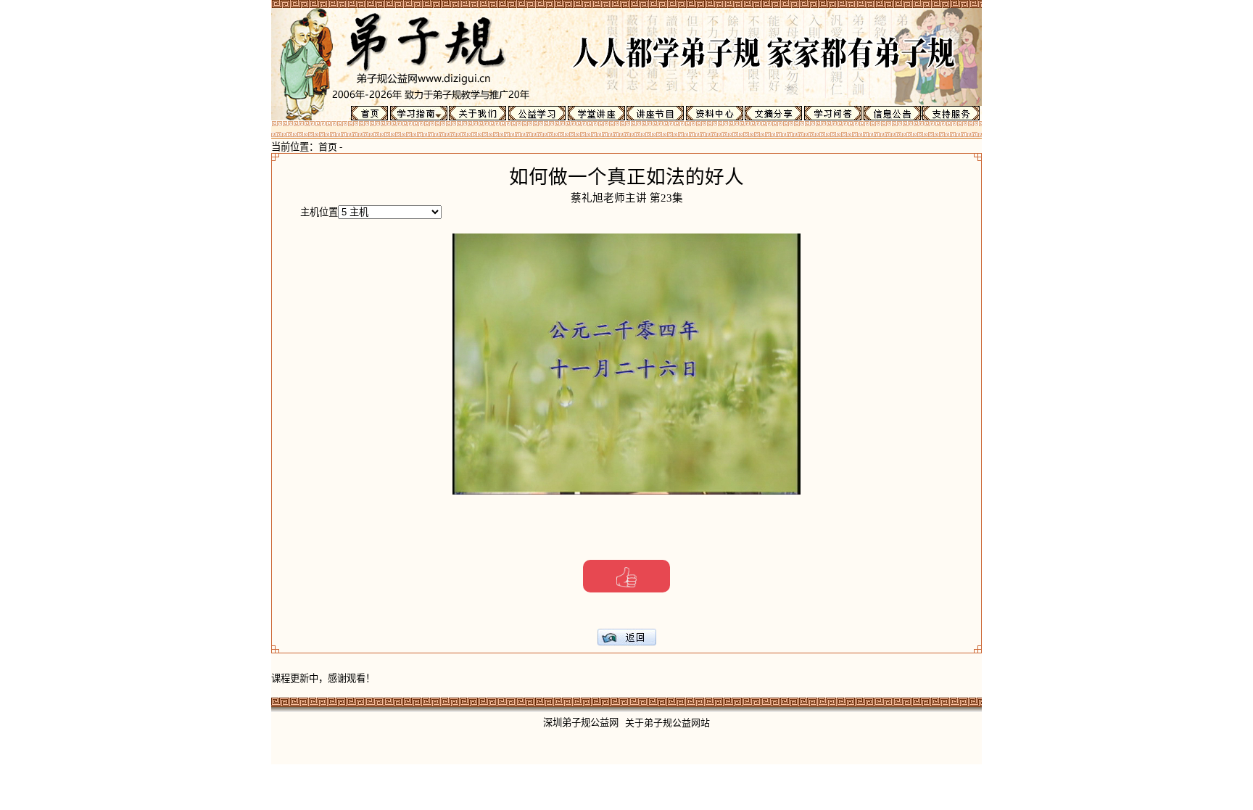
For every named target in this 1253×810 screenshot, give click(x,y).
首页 (327, 146)
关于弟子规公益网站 (667, 722)
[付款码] (626, 576)
